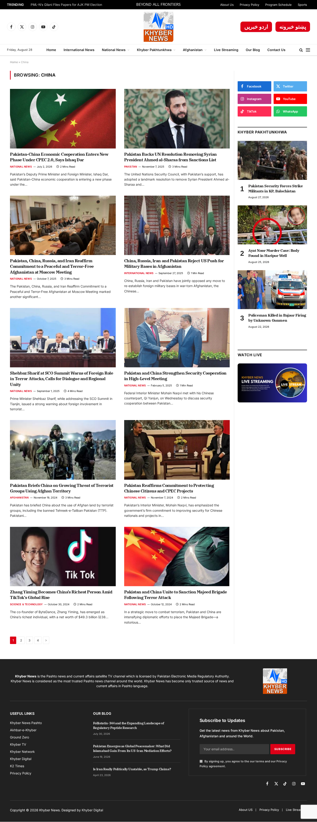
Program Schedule (278, 4)
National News (114, 50)
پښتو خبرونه (292, 26)
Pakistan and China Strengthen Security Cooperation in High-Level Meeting (175, 375)
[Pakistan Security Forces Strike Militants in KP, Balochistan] (272, 160)
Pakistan (130, 166)
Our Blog (253, 50)
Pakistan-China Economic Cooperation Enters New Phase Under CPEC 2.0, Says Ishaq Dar (59, 157)
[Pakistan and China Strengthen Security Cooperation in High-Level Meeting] (177, 337)
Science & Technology (26, 604)
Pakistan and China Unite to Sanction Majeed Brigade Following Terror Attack (175, 594)
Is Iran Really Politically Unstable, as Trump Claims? (132, 769)
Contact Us (276, 50)
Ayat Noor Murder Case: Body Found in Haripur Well (273, 253)
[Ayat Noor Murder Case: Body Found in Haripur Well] (272, 224)
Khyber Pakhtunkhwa (154, 50)
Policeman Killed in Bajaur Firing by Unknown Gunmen (277, 318)
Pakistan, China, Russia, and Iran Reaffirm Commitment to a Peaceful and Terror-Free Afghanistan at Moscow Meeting (52, 266)
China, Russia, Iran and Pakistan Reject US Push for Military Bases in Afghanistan (174, 263)
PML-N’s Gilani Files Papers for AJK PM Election (66, 4)
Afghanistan (193, 50)
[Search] (301, 50)
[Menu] (308, 50)
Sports (302, 4)
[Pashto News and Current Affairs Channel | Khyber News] (158, 26)
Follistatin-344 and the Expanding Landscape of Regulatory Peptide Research (128, 725)
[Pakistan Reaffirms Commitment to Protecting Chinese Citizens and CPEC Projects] (177, 449)
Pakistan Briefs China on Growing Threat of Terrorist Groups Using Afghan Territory (61, 488)
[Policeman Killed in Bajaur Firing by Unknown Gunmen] (272, 289)
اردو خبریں (256, 26)
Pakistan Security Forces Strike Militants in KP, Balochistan (275, 188)
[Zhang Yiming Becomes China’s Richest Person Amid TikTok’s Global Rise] (63, 556)
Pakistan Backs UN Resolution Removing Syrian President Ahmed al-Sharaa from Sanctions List (170, 157)
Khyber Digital (92, 810)
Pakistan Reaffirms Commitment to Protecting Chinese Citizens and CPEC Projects (169, 488)
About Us (227, 4)
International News (79, 50)
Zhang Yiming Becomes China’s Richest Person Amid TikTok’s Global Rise (61, 594)
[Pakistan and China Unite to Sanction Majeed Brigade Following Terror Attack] (177, 556)
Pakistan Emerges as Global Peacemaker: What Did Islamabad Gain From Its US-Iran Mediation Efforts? (132, 748)
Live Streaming (226, 50)
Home (51, 50)
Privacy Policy (249, 4)
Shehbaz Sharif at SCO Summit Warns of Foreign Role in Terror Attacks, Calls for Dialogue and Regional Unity (61, 378)
